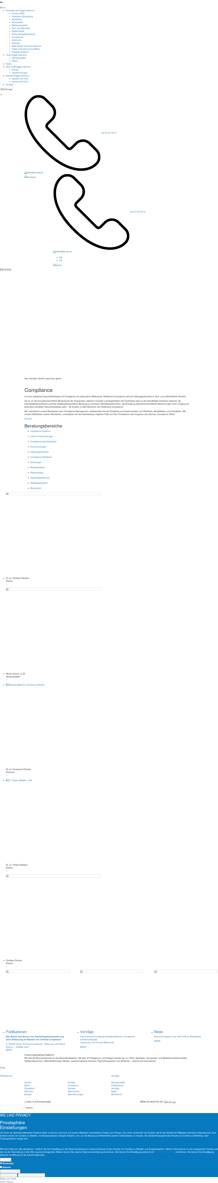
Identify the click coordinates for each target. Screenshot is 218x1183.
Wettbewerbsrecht (38, 482)
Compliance (17, 37)
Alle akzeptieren (8, 1175)
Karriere (17, 75)
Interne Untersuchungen (41, 436)
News (8, 63)
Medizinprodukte (19, 25)
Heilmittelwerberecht (40, 477)
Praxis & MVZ (18, 13)
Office (14, 60)
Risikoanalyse (36, 472)
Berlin (27, 1085)
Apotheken (17, 19)
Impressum (73, 1085)
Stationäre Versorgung (22, 16)
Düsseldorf (29, 1088)
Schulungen (36, 462)
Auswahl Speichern (10, 1171)
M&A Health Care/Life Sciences (26, 45)
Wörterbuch (116, 1094)
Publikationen (6, 1075)
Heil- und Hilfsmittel (21, 28)
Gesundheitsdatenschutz (23, 34)
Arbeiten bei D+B (20, 78)
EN (60, 260)
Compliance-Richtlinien (41, 456)
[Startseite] (30, 177)
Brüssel (27, 1094)
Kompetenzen (20, 10)
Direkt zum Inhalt (8, 1178)
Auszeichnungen (19, 72)
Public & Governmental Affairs (26, 48)
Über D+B (18, 66)
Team (16, 54)
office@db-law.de (35, 172)
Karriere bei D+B (19, 81)
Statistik (7, 1167)
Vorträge (115, 1075)
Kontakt (9, 84)
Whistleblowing (37, 467)
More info (5, 1159)
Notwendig (8, 1163)
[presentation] (1, 2)
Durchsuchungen (38, 446)
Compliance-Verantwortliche (43, 441)
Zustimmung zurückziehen (31, 1175)
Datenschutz (74, 1091)
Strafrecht (16, 40)
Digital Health (18, 31)
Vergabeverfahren (20, 51)
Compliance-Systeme (40, 431)
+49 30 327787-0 (108, 132)
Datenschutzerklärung (165, 1151)
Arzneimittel (17, 22)
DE (60, 257)
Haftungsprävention (39, 451)
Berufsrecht (35, 488)
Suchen (29, 1107)
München (28, 1091)
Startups (16, 42)
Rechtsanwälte (19, 57)
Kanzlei (15, 69)
